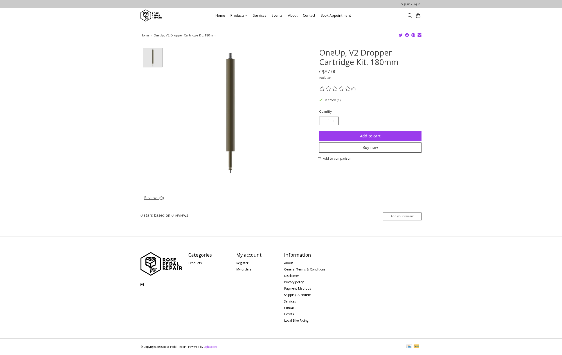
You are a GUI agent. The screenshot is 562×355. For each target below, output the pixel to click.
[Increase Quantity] (334, 121)
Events (277, 15)
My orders (243, 269)
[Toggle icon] (410, 16)
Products (195, 263)
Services (259, 15)
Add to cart (370, 136)
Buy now (370, 147)
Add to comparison (337, 158)
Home (220, 15)
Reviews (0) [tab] (154, 197)
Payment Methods (297, 288)
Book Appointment (336, 15)
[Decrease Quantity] (324, 121)
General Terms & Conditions (305, 269)
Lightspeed (211, 347)
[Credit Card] (409, 346)
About (293, 15)
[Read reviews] (335, 89)
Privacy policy (294, 282)
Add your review (402, 216)
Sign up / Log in (410, 4)
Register (242, 263)
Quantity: (325, 111)
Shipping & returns (298, 294)
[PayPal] (416, 346)
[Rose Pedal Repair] (151, 15)
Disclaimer (291, 275)
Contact (309, 15)
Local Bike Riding (296, 320)
